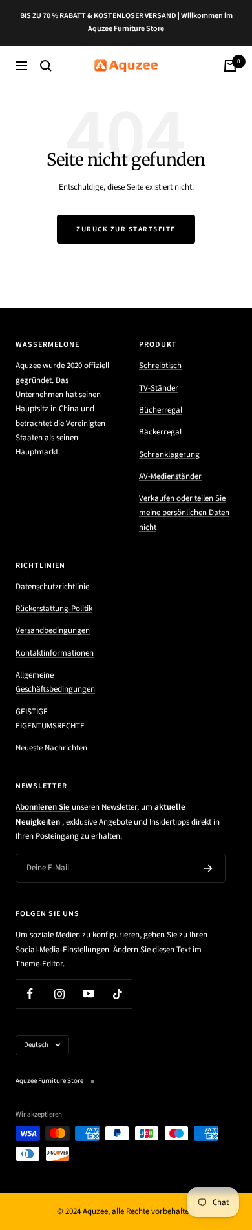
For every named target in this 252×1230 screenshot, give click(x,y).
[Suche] (46, 66)
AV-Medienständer (170, 476)
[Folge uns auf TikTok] (117, 993)
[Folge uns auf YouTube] (88, 993)
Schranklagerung (169, 454)
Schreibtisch (160, 365)
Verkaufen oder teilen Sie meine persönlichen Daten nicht (184, 513)
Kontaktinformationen (55, 653)
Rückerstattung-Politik (54, 608)
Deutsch (36, 1044)
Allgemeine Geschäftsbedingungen (55, 682)
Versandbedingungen (53, 630)
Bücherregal (160, 410)
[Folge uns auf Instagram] (59, 993)
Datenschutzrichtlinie (52, 586)
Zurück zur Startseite (126, 229)
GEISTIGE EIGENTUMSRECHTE (50, 719)
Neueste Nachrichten (51, 748)
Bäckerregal (160, 432)
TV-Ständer (158, 388)
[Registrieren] (208, 868)
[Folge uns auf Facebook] (30, 993)
